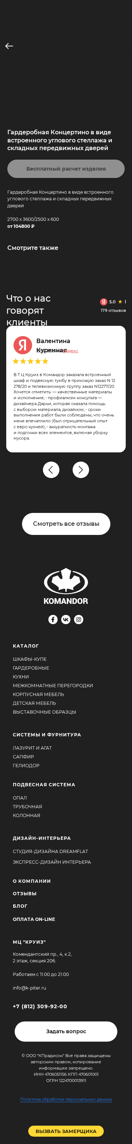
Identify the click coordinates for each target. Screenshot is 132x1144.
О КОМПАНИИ (32, 881)
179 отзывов (113, 310)
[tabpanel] (69, 389)
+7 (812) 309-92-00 (40, 1006)
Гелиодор (26, 765)
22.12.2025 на (57, 350)
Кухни (21, 677)
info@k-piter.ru (29, 988)
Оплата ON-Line (34, 919)
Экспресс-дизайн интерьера (52, 862)
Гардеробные (31, 668)
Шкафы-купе (30, 659)
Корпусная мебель (38, 694)
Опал (20, 798)
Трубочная (27, 806)
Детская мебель (34, 703)
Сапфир (23, 756)
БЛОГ (20, 906)
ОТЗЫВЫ (25, 893)
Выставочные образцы (44, 712)
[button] (66, 1031)
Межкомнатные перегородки (53, 685)
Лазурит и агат (32, 748)
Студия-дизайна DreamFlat (50, 851)
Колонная (26, 815)
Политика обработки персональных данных (66, 1099)
